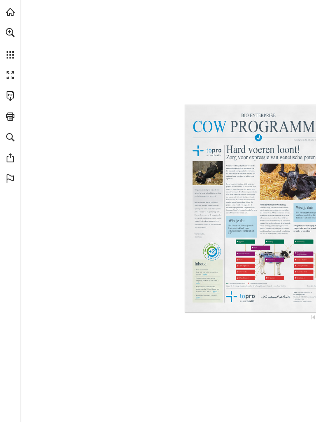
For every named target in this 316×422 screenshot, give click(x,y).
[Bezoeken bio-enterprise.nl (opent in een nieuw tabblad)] (10, 12)
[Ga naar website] (307, 301)
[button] (10, 32)
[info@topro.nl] (297, 301)
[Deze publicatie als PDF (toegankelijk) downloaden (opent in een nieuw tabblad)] (10, 96)
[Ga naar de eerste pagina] (313, 317)
